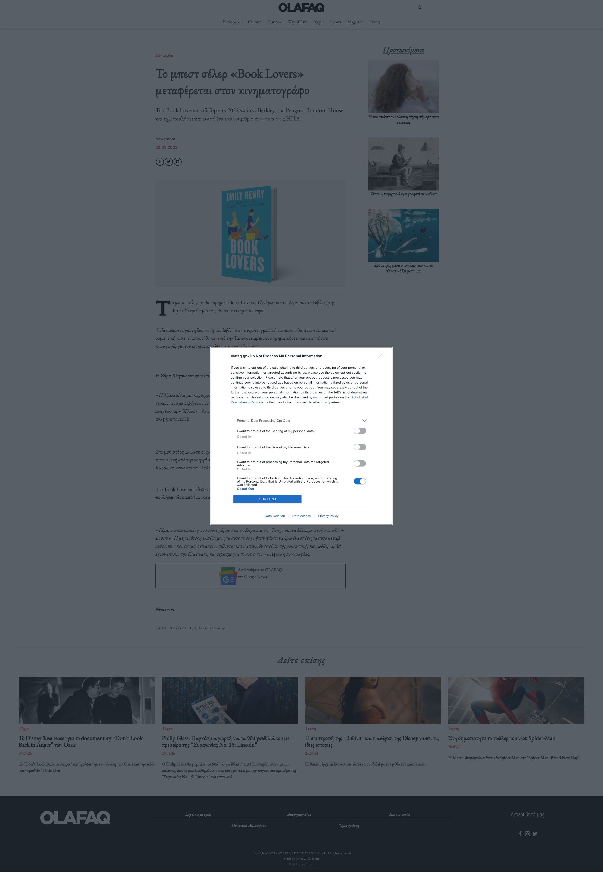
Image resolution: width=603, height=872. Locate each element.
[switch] (360, 431)
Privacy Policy (328, 516)
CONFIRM (267, 499)
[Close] (383, 356)
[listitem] (301, 420)
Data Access (301, 516)
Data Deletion (275, 516)
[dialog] (301, 436)
